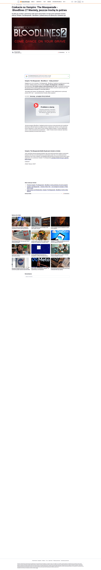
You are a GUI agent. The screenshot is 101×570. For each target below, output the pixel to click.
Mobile (32, 1)
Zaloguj (79, 1)
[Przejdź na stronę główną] (18, 2)
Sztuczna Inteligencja (57, 1)
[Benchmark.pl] (25, 2)
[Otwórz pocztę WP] (72, 2)
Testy (44, 1)
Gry (64, 1)
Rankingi (49, 1)
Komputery (39, 1)
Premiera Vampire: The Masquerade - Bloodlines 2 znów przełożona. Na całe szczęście (47, 185)
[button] (75, 1)
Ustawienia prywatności (65, 560)
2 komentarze (61, 52)
